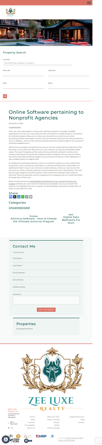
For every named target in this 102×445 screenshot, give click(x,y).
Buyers (57, 422)
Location (6, 59)
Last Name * (18, 266)
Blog (33, 420)
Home (32, 417)
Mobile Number (19, 287)
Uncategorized (15, 127)
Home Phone (18, 280)
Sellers (57, 425)
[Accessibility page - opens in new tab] (28, 442)
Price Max (51, 70)
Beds (5, 83)
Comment (17, 294)
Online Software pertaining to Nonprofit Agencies (46, 115)
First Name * (18, 258)
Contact (31, 422)
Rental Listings (53, 428)
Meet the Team (53, 417)
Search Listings (53, 420)
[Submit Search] (5, 96)
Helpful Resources (77, 417)
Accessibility (30, 425)
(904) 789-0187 (14, 423)
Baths (50, 83)
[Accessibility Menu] (6, 439)
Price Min (6, 70)
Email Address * (19, 273)
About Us (31, 428)
